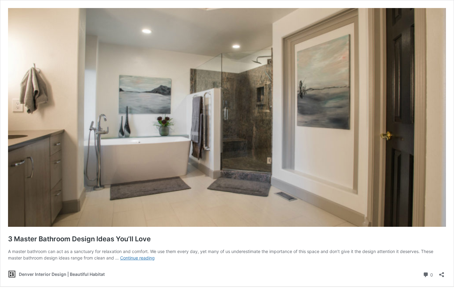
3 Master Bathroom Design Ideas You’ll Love (79, 239)
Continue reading (137, 257)
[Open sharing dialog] (441, 272)
